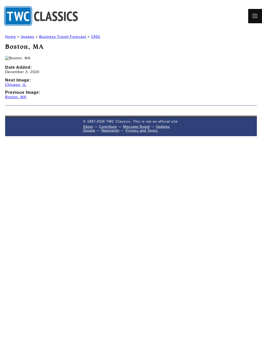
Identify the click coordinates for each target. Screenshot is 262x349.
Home (10, 36)
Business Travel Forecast (62, 36)
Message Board (136, 127)
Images (27, 36)
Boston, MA (15, 97)
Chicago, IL (15, 85)
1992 (95, 36)
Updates (163, 127)
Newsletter (110, 130)
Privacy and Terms (142, 130)
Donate (89, 130)
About (88, 127)
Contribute (108, 127)
